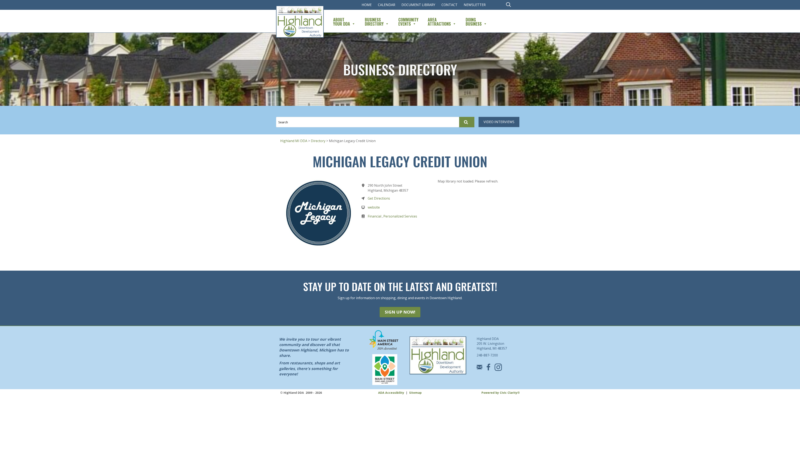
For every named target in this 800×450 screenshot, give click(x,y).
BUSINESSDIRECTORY (374, 21)
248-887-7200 (487, 355)
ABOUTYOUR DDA (341, 21)
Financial (374, 216)
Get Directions (379, 198)
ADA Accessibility (391, 393)
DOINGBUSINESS (474, 21)
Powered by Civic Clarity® (500, 393)
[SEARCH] (466, 122)
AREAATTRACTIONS (439, 21)
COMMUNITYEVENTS (408, 21)
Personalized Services (400, 216)
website (374, 207)
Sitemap (415, 393)
